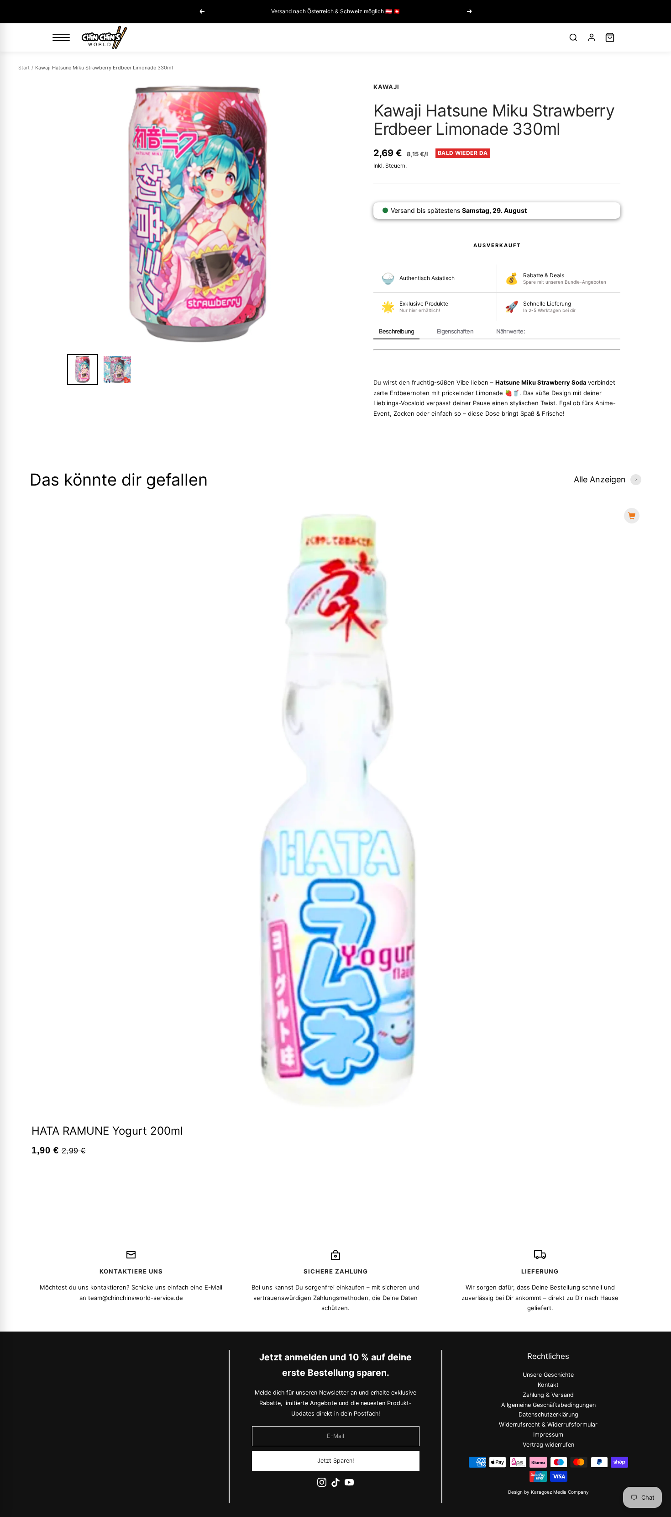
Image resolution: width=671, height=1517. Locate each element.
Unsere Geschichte (548, 1374)
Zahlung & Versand (548, 1394)
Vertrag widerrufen (548, 1444)
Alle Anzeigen (600, 479)
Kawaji (386, 86)
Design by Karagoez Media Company (548, 1492)
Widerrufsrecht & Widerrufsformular (548, 1424)
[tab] (396, 331)
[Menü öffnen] (61, 37)
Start (24, 67)
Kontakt (548, 1384)
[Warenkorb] (610, 37)
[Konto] (591, 37)
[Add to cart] (632, 515)
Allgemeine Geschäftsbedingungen (548, 1404)
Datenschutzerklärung (548, 1414)
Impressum (549, 1434)
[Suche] (573, 37)
